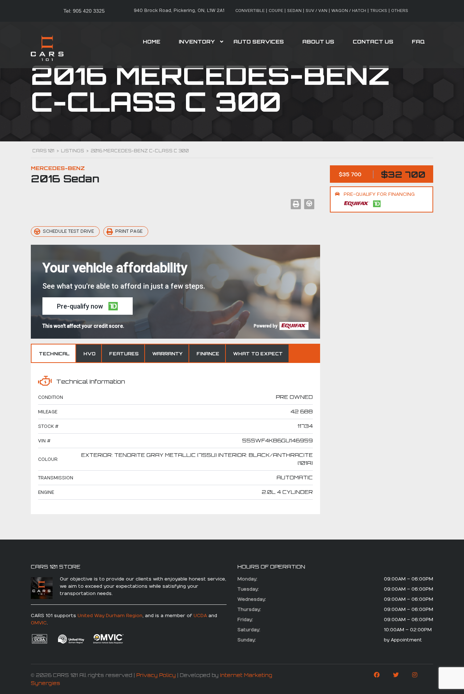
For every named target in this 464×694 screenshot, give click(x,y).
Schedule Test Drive (68, 231)
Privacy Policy (156, 675)
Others (399, 10)
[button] (87, 306)
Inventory (197, 41)
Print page (128, 231)
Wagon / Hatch (348, 10)
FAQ (418, 41)
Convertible (250, 10)
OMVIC (39, 623)
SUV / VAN (316, 10)
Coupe (276, 10)
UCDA (200, 616)
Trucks (378, 10)
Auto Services (258, 41)
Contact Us (373, 41)
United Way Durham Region (110, 616)
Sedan (294, 10)
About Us (318, 41)
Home (151, 41)
